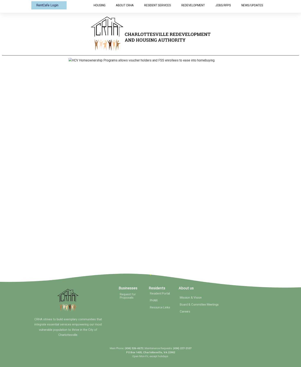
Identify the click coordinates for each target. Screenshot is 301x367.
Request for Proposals (128, 295)
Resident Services (157, 5)
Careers (185, 311)
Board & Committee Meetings (199, 304)
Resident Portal (160, 293)
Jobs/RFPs (223, 5)
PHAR (153, 300)
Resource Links (160, 307)
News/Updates (252, 5)
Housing (99, 5)
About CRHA (125, 5)
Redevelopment (193, 5)
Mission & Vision (191, 297)
